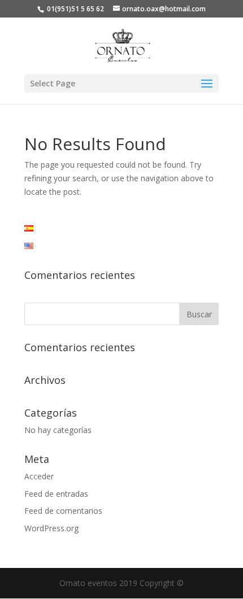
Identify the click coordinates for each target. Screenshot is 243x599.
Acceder (39, 476)
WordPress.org (51, 528)
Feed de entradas (56, 493)
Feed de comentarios (63, 510)
